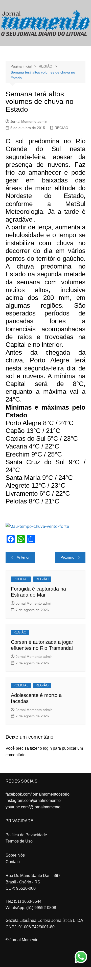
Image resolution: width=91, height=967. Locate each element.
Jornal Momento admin (28, 121)
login (47, 748)
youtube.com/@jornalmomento (33, 807)
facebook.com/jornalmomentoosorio (38, 794)
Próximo (67, 557)
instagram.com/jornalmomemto (33, 800)
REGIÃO (61, 128)
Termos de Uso (19, 841)
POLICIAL (20, 579)
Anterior (23, 557)
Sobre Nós (15, 855)
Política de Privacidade (26, 835)
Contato (13, 862)
